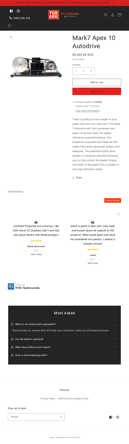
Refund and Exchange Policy (73, 398)
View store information (88, 111)
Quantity (76, 65)
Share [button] (79, 177)
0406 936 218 (21, 18)
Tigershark (60, 437)
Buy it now (97, 91)
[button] (9, 25)
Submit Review (113, 200)
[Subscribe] (60, 417)
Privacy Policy (47, 398)
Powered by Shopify (72, 437)
